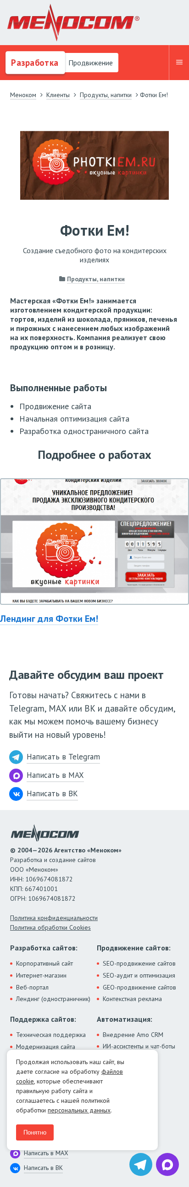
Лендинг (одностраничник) (53, 999)
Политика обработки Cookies (50, 927)
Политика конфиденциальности (54, 918)
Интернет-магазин (41, 975)
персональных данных (79, 1110)
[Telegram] (140, 1164)
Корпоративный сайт (44, 963)
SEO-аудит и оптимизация (139, 975)
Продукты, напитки (96, 279)
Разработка (34, 62)
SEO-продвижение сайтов (139, 963)
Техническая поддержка (51, 1035)
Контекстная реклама (132, 999)
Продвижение (90, 62)
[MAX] (167, 1164)
